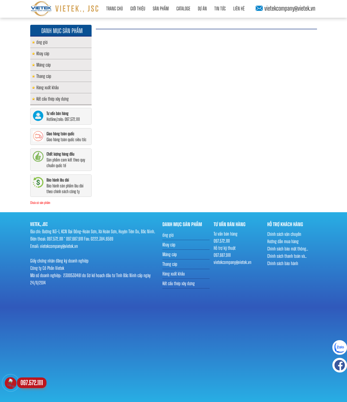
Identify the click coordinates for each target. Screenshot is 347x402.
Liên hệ (239, 8)
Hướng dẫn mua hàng (283, 241)
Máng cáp (43, 65)
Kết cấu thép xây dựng (52, 99)
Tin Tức (220, 8)
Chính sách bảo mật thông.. (287, 248)
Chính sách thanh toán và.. (287, 256)
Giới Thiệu (137, 8)
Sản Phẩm (161, 8)
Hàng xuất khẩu (47, 87)
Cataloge (183, 8)
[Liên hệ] (10, 382)
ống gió (42, 42)
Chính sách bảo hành (282, 263)
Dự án (202, 8)
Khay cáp (42, 53)
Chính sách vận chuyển (284, 234)
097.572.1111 (32, 382)
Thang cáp (43, 76)
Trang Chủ (114, 8)
